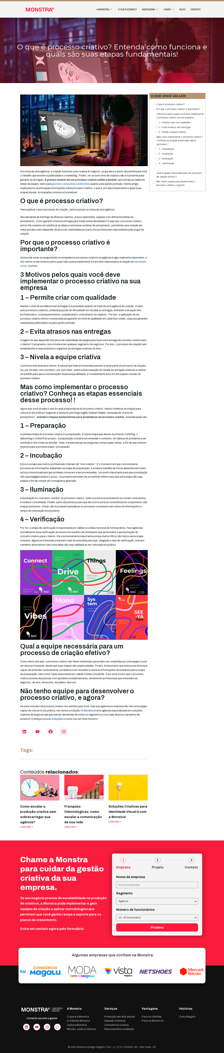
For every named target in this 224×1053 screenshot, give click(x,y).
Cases (167, 9)
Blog (182, 9)
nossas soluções (52, 718)
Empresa (123, 867)
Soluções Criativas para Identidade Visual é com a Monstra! (128, 812)
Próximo (157, 927)
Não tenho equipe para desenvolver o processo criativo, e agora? (175, 183)
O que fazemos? (127, 9)
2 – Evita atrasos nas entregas (174, 127)
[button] (202, 96)
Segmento (124, 893)
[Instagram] (64, 731)
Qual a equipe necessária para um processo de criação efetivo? (179, 175)
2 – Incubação (166, 154)
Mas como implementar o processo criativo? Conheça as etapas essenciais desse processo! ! (180, 141)
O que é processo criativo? (170, 104)
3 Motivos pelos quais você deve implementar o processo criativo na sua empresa (180, 116)
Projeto (158, 867)
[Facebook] (50, 731)
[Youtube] (37, 731)
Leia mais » (26, 826)
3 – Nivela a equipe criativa (172, 132)
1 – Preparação (166, 149)
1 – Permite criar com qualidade (174, 122)
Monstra (88, 710)
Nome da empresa (130, 877)
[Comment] (57, 1027)
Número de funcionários (135, 909)
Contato (195, 9)
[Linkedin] (24, 731)
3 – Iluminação (166, 158)
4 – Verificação (166, 163)
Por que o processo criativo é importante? (178, 109)
